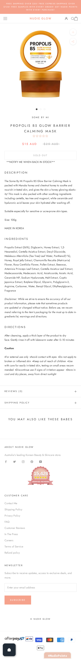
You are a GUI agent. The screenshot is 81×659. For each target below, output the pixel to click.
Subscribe (18, 600)
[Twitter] (14, 461)
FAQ (7, 522)
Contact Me (11, 503)
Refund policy (12, 553)
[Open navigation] (5, 18)
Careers (9, 540)
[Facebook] (6, 461)
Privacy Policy (12, 515)
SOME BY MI (40, 117)
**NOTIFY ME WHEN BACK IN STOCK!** (30, 162)
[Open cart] (76, 18)
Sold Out (40, 155)
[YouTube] (40, 461)
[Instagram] (23, 461)
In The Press (11, 534)
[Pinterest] (32, 461)
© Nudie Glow (40, 618)
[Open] (9, 649)
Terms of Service (14, 546)
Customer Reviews (15, 528)
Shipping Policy (17, 402)
